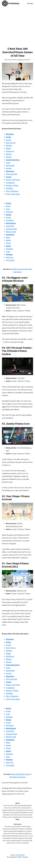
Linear (8, 163)
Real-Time (9, 257)
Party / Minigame (12, 191)
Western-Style (11, 232)
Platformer (10, 151)
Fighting (9, 145)
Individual (9, 249)
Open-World (10, 165)
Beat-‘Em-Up (10, 143)
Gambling (9, 188)
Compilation (10, 182)
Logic (8, 209)
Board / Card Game (13, 180)
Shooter (9, 157)
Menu (31, 3)
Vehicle (8, 240)
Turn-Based (10, 260)
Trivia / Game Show (13, 194)
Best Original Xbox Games (20, 774)
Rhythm (9, 154)
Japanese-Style (11, 229)
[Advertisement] (17, 25)
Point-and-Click (11, 174)
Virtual (8, 243)
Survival (8, 168)
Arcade (8, 140)
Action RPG (10, 226)
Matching (9, 212)
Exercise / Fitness (12, 185)
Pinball (8, 148)
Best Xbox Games (16, 269)
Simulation (10, 220)
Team (8, 252)
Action (8, 206)
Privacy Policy (20, 855)
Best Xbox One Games (18, 777)
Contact (12, 855)
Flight (8, 237)
